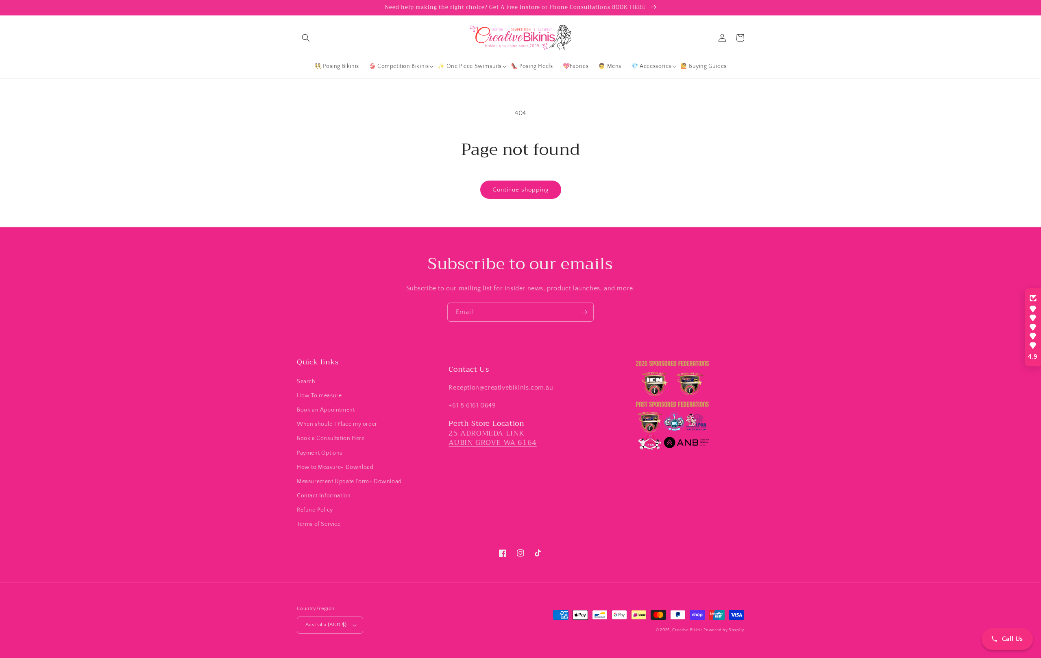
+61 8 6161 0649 (472, 405)
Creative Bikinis (687, 630)
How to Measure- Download (335, 467)
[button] (306, 38)
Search (306, 381)
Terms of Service (319, 524)
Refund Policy (315, 510)
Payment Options (319, 453)
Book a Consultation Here (330, 438)
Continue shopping (520, 189)
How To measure (319, 395)
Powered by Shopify (723, 630)
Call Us (1012, 639)
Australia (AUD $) (326, 624)
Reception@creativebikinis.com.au (501, 387)
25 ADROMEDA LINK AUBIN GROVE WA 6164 (492, 438)
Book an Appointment (326, 410)
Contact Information (324, 495)
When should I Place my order (337, 424)
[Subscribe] (584, 312)
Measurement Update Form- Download (349, 481)
